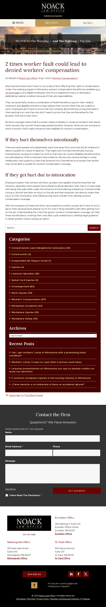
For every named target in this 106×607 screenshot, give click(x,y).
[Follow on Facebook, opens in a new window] (78, 574)
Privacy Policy (43, 599)
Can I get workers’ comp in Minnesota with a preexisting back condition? (47, 354)
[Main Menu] (18, 22)
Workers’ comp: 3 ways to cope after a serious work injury (47, 362)
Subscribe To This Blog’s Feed (26, 395)
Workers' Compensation (64, 78)
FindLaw (86, 599)
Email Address (14, 446)
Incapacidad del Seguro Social (30, 260)
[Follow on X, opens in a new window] (86, 574)
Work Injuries (19, 293)
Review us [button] (34, 574)
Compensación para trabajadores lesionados (38, 248)
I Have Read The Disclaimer (25, 495)
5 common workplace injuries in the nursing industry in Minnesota (51, 378)
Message (10, 461)
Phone (56, 446)
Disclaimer (10, 489)
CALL (89, 22)
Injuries (16, 267)
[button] (103, 588)
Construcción (19, 254)
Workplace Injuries (23, 312)
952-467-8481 (29, 534)
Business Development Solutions (65, 599)
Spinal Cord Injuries (23, 280)
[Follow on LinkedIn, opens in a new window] (71, 574)
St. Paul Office (62, 558)
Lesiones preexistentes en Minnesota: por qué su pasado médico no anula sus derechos (51, 370)
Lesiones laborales (23, 273)
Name (8, 432)
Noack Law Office (28, 78)
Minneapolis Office (17, 558)
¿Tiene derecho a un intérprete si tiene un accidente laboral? (48, 384)
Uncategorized (20, 286)
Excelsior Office (63, 534)
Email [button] (54, 22)
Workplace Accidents (24, 306)
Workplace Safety (22, 318)
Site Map (31, 599)
